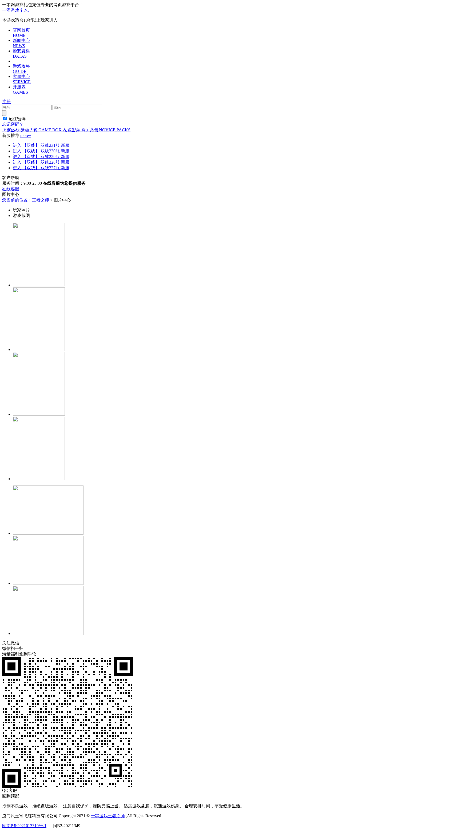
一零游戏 (10, 10)
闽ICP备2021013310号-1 (24, 825)
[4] (39, 478)
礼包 (24, 10)
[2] (39, 349)
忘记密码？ (12, 124)
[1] (39, 285)
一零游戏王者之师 (108, 816)
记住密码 (17, 118)
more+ (25, 135)
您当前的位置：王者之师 (25, 200)
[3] (39, 414)
